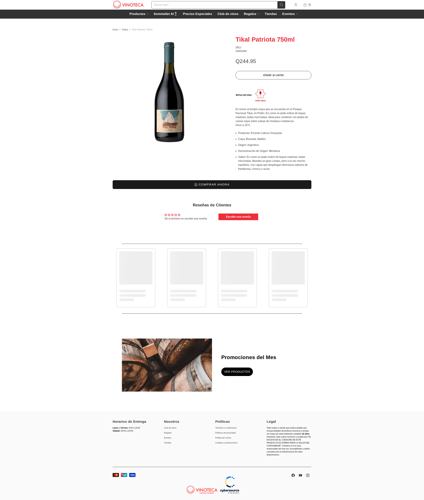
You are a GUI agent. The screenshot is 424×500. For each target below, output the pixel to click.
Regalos (250, 14)
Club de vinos (227, 14)
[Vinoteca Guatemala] (128, 5)
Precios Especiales (197, 14)
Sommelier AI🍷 (166, 14)
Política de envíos (223, 438)
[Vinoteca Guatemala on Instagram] (307, 475)
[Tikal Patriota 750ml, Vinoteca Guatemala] (169, 92)
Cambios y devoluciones (226, 443)
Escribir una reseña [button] (238, 216)
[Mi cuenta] (295, 5)
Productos (137, 14)
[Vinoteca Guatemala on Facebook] (293, 475)
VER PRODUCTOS (237, 371)
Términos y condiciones (226, 428)
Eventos (288, 14)
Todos (125, 29)
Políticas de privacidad (225, 433)
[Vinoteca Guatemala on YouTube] (300, 475)
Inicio (115, 29)
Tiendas (271, 14)
